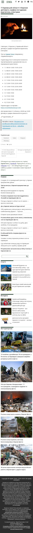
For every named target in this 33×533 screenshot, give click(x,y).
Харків (10, 144)
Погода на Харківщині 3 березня (25, 151)
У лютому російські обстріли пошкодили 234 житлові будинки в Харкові (8, 153)
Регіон (4, 144)
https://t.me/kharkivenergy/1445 (11, 108)
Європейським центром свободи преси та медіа (16, 513)
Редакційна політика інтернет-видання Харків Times (16, 526)
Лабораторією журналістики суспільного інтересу (16, 511)
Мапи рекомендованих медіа (20, 528)
